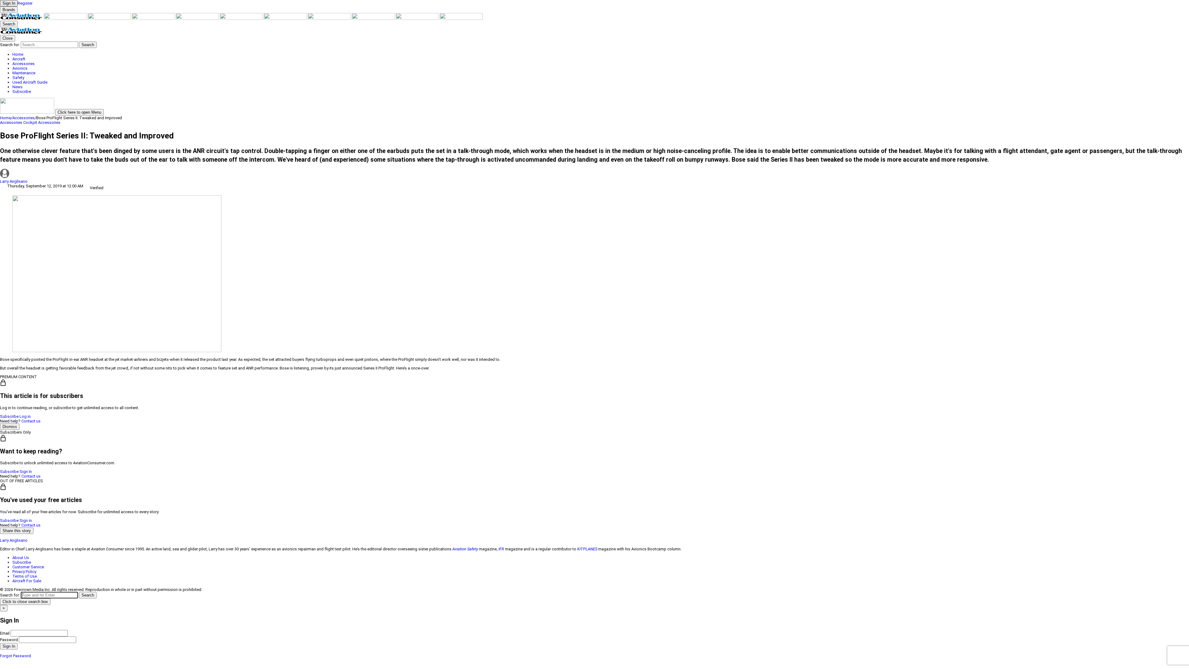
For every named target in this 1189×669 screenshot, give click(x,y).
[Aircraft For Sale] (198, 18)
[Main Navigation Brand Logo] (21, 32)
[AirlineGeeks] (110, 18)
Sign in (26, 520)
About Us (20, 557)
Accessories (23, 118)
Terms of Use (24, 576)
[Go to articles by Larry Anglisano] (594, 174)
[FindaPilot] (418, 18)
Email (5, 633)
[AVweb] (154, 18)
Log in (25, 416)
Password (9, 639)
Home (5, 118)
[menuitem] (600, 54)
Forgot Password (15, 656)
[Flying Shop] (461, 18)
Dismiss (9, 426)
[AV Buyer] (242, 18)
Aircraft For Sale (26, 581)
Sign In (26, 471)
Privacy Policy (24, 571)
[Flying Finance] (374, 18)
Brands (8, 9)
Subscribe (9, 416)
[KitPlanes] (286, 18)
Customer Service (28, 567)
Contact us (31, 421)
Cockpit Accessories (41, 122)
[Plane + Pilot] (330, 18)
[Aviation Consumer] (22, 18)
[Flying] (66, 18)
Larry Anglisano (14, 181)
